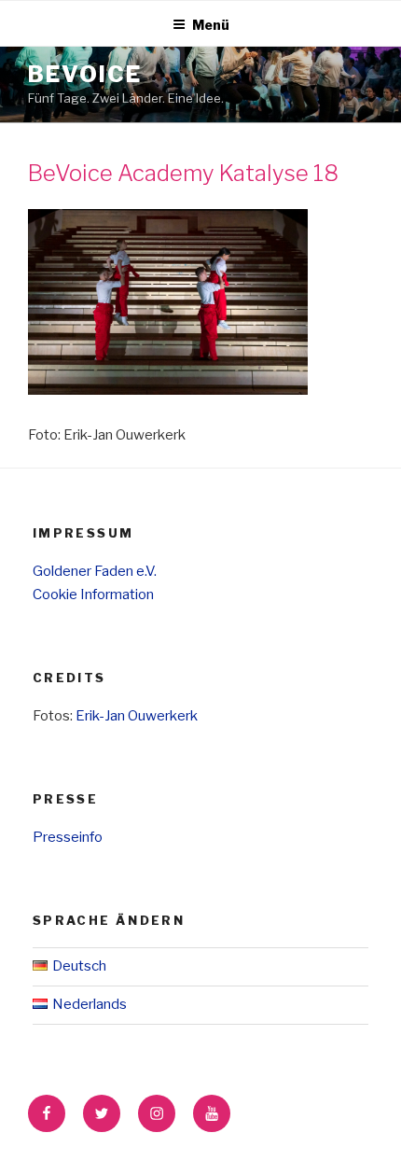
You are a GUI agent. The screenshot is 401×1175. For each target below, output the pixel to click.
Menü (210, 25)
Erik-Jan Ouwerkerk (137, 715)
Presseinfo (68, 837)
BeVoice (84, 74)
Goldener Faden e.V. (95, 571)
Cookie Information (93, 594)
